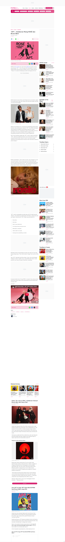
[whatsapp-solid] (29, 64)
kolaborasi (28, 66)
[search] (44, 8)
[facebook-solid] (32, 64)
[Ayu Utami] (12, 316)
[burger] (53, 8)
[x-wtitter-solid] (34, 64)
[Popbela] (15, 8)
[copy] (37, 64)
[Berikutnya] (38, 389)
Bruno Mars (17, 66)
